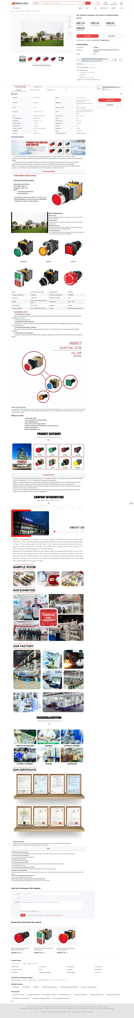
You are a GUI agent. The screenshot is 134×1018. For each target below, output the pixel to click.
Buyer (87, 8)
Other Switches (26, 987)
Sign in (121, 4)
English (30, 1008)
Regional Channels (85, 1006)
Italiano (59, 1008)
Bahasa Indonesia (110, 1008)
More (12, 1001)
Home (12, 11)
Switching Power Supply (45, 972)
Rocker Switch (15, 987)
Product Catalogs (33, 963)
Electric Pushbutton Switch (96, 994)
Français (47, 1008)
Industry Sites (77, 1006)
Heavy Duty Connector (16, 969)
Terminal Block (14, 966)
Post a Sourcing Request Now (54, 915)
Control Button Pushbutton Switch (20, 998)
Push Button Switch (35, 11)
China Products (36, 1006)
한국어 (79, 1008)
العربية (75, 1008)
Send (23, 915)
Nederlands (70, 1008)
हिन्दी (88, 1008)
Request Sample (105, 40)
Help (95, 8)
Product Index (94, 1006)
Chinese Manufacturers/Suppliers (49, 1006)
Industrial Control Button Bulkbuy (61, 998)
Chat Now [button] (112, 36)
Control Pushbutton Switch (113, 994)
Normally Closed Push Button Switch (69, 987)
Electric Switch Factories (18, 994)
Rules (122, 8)
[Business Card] (120, 93)
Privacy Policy (90, 1011)
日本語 (84, 1008)
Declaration (83, 1011)
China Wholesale (60, 1006)
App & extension (104, 8)
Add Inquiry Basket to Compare (42, 65)
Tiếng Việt (102, 1008)
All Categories (16, 8)
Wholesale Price (69, 1006)
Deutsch (64, 1008)
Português (41, 1008)
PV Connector (98, 966)
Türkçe (97, 1008)
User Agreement (75, 1011)
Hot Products (29, 1006)
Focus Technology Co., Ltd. (57, 1011)
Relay (40, 969)
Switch (28, 11)
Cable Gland (70, 969)
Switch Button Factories (65, 994)
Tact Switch (36, 987)
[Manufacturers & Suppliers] (19, 3)
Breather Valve (98, 969)
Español (35, 1008)
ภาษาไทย (92, 1008)
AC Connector (42, 966)
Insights (106, 1006)
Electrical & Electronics (20, 11)
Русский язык (53, 1008)
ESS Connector (70, 966)
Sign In (79, 79)
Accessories (98, 972)
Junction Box (14, 972)
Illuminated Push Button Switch (49, 987)
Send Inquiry (87, 36)
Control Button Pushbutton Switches (41, 998)
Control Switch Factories (33, 994)
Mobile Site (100, 1006)
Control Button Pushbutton (80, 994)
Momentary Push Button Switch (88, 987)
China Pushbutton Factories (49, 994)
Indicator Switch (71, 972)
